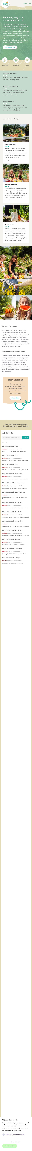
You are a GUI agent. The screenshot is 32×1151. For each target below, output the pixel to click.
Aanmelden (15, 398)
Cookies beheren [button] (15, 1142)
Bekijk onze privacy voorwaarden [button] (15, 1134)
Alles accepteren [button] (10, 1146)
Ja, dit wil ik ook (10, 47)
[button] (27, 3)
